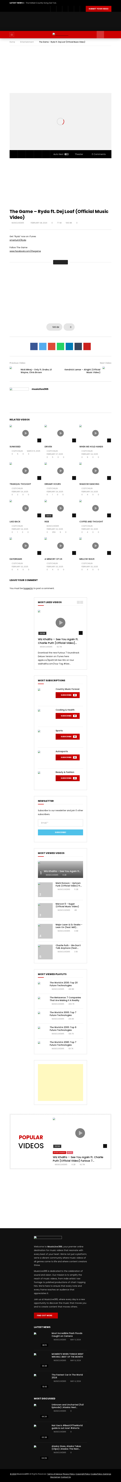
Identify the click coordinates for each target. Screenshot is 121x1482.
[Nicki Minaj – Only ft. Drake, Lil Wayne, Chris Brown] (14, 371)
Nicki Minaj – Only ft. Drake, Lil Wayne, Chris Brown (36, 371)
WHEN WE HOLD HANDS (91, 446)
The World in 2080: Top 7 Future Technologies (63, 1043)
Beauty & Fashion (65, 772)
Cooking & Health (65, 709)
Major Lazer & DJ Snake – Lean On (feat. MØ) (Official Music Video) (69, 927)
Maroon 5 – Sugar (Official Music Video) (67, 905)
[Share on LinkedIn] (69, 346)
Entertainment (27, 42)
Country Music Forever (68, 689)
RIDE (47, 521)
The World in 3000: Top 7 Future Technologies (63, 1014)
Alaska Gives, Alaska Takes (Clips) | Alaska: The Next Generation (66, 1449)
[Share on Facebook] (34, 346)
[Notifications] (77, 9)
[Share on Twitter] (42, 346)
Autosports (62, 751)
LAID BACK (15, 521)
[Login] (83, 9)
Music (69, 1152)
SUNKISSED (15, 446)
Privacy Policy (69, 1474)
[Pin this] (87, 346)
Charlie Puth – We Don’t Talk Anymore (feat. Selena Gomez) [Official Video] (69, 949)
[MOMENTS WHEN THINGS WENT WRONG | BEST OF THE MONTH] (41, 1360)
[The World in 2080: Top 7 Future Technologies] (42, 1045)
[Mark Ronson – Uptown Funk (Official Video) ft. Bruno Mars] (45, 889)
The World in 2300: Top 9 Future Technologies (63, 1029)
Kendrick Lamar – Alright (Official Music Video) (82, 371)
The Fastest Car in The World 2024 (67, 1376)
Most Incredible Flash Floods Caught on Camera (67, 1334)
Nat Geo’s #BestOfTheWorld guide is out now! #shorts (67, 1427)
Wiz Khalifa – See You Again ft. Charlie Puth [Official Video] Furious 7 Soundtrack (58, 642)
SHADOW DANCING (89, 484)
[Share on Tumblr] (78, 346)
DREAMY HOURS (53, 484)
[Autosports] (45, 758)
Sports (59, 730)
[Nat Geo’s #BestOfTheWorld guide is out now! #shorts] (41, 1432)
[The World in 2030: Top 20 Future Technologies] (42, 986)
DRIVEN (48, 446)
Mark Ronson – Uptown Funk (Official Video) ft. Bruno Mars (68, 886)
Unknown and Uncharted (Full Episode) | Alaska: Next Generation (68, 1407)
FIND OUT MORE (45, 1315)
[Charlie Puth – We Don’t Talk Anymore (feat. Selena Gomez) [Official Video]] (45, 952)
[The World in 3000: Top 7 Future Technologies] (42, 1016)
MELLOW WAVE (86, 559)
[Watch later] (71, 9)
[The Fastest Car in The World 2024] (41, 1381)
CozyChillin (17, 451)
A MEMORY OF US (53, 559)
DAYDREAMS (16, 559)
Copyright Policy (83, 1474)
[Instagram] (65, 9)
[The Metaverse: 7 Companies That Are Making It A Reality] (42, 1001)
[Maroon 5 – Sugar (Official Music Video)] (45, 910)
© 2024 (13, 1474)
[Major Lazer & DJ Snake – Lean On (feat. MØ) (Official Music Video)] (45, 931)
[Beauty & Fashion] (45, 778)
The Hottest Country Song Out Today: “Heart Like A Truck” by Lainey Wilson (42, 3)
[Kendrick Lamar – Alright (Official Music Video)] (107, 371)
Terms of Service (54, 1474)
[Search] (107, 34)
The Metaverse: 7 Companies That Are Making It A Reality (65, 999)
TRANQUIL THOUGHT (20, 484)
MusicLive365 (23, 1474)
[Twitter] (59, 9)
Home (12, 42)
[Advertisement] (63, 20)
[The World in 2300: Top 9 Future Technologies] (42, 1031)
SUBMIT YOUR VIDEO (98, 9)
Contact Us (66, 1477)
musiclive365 (18, 223)
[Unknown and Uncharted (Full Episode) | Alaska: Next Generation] (41, 1411)
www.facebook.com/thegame (25, 251)
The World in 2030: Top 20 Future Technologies (64, 984)
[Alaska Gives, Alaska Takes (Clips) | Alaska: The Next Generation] (41, 1452)
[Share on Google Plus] (51, 346)
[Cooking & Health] (45, 716)
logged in (28, 588)
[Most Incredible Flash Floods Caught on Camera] (41, 1339)
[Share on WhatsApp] (60, 346)
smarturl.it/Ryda (18, 240)
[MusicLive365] (60, 35)
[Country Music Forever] (45, 695)
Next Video (105, 362)
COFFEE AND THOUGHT (91, 521)
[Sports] (45, 737)
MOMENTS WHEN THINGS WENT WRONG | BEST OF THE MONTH (68, 1355)
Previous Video (17, 362)
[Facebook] (53, 9)
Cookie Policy (96, 1474)
